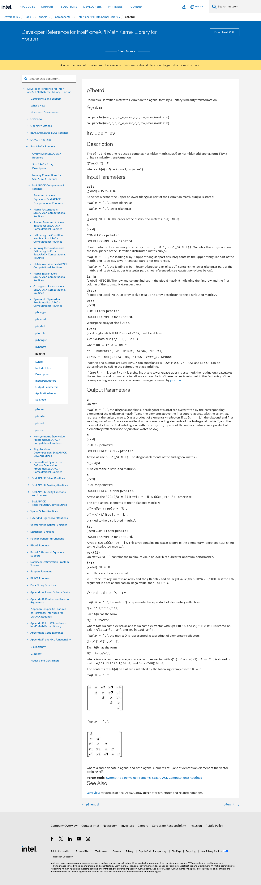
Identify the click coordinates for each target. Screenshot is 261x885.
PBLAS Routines (40, 545)
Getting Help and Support (46, 98)
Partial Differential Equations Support (47, 554)
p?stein (39, 430)
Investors (127, 826)
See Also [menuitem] (40, 399)
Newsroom (110, 826)
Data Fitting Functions (43, 585)
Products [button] (27, 6)
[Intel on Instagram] (88, 839)
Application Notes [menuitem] (46, 393)
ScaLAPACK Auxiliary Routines (50, 485)
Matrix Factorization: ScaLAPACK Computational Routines (49, 213)
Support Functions (41, 571)
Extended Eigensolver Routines (49, 518)
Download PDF (224, 32)
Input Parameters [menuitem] (45, 380)
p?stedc (40, 423)
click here (155, 65)
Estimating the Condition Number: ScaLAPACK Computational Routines (48, 238)
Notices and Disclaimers (45, 660)
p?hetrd (40, 354)
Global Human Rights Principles (179, 868)
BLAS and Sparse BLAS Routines (49, 132)
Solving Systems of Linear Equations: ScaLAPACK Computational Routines (48, 226)
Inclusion (196, 826)
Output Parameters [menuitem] (46, 387)
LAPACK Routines (40, 139)
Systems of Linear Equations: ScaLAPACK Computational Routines (48, 199)
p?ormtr (40, 333)
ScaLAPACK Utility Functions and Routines (49, 493)
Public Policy (214, 826)
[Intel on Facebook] (52, 839)
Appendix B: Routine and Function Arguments (50, 600)
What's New (38, 105)
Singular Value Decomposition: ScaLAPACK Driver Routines (50, 453)
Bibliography (38, 647)
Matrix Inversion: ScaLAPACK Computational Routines (50, 265)
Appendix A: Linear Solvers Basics (50, 592)
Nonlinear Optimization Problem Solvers (49, 563)
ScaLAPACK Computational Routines (48, 187)
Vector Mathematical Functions (48, 525)
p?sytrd (40, 326)
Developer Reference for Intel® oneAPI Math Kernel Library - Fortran (49, 90)
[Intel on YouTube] (79, 839)
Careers (143, 826)
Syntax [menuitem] (39, 361)
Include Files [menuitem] (43, 368)
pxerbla (175, 380)
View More (125, 51)
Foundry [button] (136, 6)
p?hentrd (40, 347)
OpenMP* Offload (41, 126)
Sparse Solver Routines (44, 511)
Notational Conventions (45, 112)
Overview (36, 119)
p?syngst (40, 312)
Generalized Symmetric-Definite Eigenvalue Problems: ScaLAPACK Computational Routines (47, 467)
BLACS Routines (40, 578)
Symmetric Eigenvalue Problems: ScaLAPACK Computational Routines (47, 302)
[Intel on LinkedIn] (70, 839)
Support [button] (48, 6)
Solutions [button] (69, 6)
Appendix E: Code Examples (46, 632)
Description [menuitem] (42, 374)
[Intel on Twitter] (61, 839)
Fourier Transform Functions (47, 538)
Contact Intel (90, 826)
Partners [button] (115, 6)
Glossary (36, 653)
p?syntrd (40, 319)
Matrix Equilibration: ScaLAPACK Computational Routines (49, 277)
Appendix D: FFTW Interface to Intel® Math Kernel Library (48, 625)
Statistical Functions (42, 531)
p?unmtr (40, 409)
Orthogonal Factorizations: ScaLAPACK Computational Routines (49, 290)
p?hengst (41, 340)
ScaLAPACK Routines (43, 146)
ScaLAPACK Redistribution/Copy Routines (49, 503)
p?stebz (40, 416)
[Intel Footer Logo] (29, 848)
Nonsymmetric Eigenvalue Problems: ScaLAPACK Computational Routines (49, 440)
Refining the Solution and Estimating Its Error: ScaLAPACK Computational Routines (49, 252)
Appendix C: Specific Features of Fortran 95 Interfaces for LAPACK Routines (48, 612)
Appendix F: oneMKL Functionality (50, 639)
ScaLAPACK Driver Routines (48, 478)
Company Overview (64, 826)
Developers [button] (92, 6)
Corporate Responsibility (169, 826)
